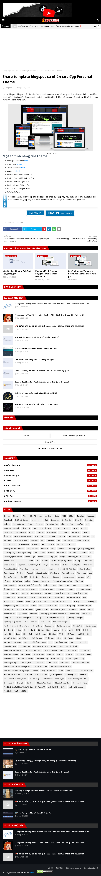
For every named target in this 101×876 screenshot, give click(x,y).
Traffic (31, 532)
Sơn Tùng (50, 654)
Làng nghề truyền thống (23, 536)
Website (7, 524)
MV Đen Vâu (88, 565)
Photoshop (24, 569)
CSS (87, 524)
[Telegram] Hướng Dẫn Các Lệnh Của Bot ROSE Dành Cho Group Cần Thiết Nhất (49, 315)
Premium (35, 569)
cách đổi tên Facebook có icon (36, 675)
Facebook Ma (45, 622)
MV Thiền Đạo (37, 638)
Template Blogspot (11, 605)
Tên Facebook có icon (80, 662)
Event (6, 593)
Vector (30, 524)
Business (33, 614)
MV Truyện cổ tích (45, 597)
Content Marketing (84, 589)
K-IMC (78, 630)
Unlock (35, 671)
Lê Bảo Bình (27, 634)
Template (14, 71)
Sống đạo (40, 532)
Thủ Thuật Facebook (11, 528)
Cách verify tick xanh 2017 (54, 618)
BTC (37, 561)
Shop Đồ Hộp (30, 557)
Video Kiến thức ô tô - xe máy (30, 585)
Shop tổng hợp (84, 569)
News (35, 528)
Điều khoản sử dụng (73, 868)
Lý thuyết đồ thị (9, 597)
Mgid (59, 638)
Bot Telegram (46, 528)
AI (93, 536)
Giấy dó (51, 553)
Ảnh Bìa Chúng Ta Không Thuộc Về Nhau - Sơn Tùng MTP (24, 687)
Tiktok (33, 605)
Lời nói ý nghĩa (41, 634)
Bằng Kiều (7, 618)
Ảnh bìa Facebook (10, 561)
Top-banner (39, 662)
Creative (61, 548)
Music (26, 642)
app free (80, 524)
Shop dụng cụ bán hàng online (37, 601)
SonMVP (26, 436)
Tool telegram (26, 662)
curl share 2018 (86, 671)
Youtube (50, 540)
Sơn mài (60, 654)
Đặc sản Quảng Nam (62, 683)
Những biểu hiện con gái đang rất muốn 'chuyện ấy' (37, 337)
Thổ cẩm (25, 605)
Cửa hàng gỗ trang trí (75, 618)
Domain (34, 622)
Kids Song (86, 630)
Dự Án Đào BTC (10, 544)
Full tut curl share (63, 626)
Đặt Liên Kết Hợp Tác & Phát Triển (50, 448)
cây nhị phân (8, 610)
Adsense (57, 528)
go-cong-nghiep (56, 675)
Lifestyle (7, 581)
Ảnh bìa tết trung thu (76, 687)
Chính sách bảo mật (91, 868)
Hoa (43, 544)
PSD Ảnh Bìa (73, 553)
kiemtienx (83, 675)
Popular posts (24, 646)
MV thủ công (49, 638)
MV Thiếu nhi (23, 638)
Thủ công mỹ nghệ (10, 662)
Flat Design (34, 577)
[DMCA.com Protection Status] (45, 873)
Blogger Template (10, 577)
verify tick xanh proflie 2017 (77, 679)
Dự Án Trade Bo (48, 501)
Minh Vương (68, 638)
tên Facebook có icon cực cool (15, 679)
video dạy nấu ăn (75, 557)
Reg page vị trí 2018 (40, 646)
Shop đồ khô (84, 650)
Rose (43, 569)
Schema (20, 601)
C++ (58, 540)
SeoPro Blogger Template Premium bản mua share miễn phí (82, 274)
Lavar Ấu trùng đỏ (80, 593)
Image (46, 565)
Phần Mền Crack (10, 646)
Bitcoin (75, 528)
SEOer (71, 516)
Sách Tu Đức (25, 654)
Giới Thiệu (60, 868)
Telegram (48, 480)
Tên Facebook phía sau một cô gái (16, 671)
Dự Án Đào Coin (48, 486)
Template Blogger (89, 601)
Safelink (53, 646)
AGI (22, 561)
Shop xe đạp (72, 650)
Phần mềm (70, 544)
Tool (40, 605)
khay (53, 548)
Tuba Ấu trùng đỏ (84, 605)
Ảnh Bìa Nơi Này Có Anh (57, 687)
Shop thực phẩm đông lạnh (54, 650)
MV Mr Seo (76, 532)
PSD (42, 540)
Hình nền (78, 520)
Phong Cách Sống (10, 569)
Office (72, 642)
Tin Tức (48, 496)
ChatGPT (24, 577)
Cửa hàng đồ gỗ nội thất (12, 622)
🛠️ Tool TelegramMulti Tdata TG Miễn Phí (33, 749)
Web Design (54, 573)
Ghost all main (9, 565)
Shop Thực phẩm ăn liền (13, 557)
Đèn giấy (20, 683)
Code (57, 516)
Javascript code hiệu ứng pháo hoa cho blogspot (36, 404)
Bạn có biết (8, 532)
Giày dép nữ (8, 630)
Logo (18, 634)
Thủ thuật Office (10, 585)
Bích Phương (74, 614)
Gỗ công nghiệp (44, 630)
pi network (73, 610)
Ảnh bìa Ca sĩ (9, 589)
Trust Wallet (64, 662)
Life (88, 577)
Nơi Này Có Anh (61, 642)
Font (35, 553)
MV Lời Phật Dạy (10, 638)
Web (61, 671)
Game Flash (88, 561)
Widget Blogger (68, 573)
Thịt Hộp (20, 573)
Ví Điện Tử (48, 491)
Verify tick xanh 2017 (48, 671)
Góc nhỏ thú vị (29, 630)
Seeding (51, 569)
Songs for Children (11, 654)
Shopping (41, 557)
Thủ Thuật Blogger (22, 520)
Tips (24, 516)
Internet (81, 577)
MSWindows (22, 597)
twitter (90, 610)
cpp (90, 573)
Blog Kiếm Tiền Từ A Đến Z (27, 589)
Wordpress (81, 573)
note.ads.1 (86, 585)
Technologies (9, 573)
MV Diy (61, 634)
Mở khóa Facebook (39, 642)
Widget (62, 557)
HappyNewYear (69, 577)
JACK (70, 630)
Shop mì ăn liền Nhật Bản (13, 650)
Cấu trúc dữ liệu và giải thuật (61, 561)
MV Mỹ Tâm (17, 581)
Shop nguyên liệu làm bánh (14, 548)
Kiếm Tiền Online (48, 465)
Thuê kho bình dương (25, 658)
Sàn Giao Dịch (48, 475)
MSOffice (52, 634)
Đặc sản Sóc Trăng (80, 683)
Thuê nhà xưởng (57, 658)
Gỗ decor (56, 577)
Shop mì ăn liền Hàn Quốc (61, 601)
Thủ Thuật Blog (74, 536)
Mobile (27, 581)
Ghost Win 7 (77, 626)
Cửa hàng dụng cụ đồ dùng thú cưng (17, 553)
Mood (78, 638)
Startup (76, 601)
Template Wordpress (41, 581)
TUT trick (62, 536)
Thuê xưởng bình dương (75, 658)
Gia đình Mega (90, 626)
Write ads (69, 671)
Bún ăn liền (86, 614)
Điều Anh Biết (9, 683)
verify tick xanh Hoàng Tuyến (53, 679)
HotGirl (25, 593)
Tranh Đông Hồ (51, 605)
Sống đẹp (69, 654)
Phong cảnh (82, 642)
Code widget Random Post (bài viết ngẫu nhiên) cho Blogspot (42, 382)
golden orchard (42, 610)
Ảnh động (7, 536)
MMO (64, 516)
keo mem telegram (58, 610)
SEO (91, 553)
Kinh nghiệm (8, 634)
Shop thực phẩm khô (33, 650)
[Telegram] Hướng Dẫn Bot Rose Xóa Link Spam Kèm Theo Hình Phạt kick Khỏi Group (52, 304)
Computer (60, 589)
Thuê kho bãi (9, 658)
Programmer (9, 601)
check (26, 160)
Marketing (89, 520)
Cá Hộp (38, 618)
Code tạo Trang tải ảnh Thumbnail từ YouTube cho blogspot (42, 371)
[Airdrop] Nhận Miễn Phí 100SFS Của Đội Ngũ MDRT (37, 348)
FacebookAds (24, 544)
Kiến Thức (55, 565)
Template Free (32, 548)
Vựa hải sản (51, 532)
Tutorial (30, 573)
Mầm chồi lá (61, 553)
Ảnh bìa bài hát (9, 614)
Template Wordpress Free (62, 581)
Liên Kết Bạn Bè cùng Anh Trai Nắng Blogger (17, 272)
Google (84, 528)
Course (45, 561)
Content (71, 589)
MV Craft (60, 544)
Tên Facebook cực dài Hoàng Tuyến (17, 667)
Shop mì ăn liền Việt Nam (67, 569)
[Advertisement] (50, 51)
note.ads (76, 585)
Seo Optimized (18, 524)
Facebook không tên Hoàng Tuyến (16, 626)
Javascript (55, 520)
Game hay (45, 577)
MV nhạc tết (76, 565)
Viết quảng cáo (41, 573)
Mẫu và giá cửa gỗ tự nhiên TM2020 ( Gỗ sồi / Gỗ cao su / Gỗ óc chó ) (44, 790)
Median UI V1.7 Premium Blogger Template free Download (46, 274)
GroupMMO (8, 88)
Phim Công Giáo (67, 524)
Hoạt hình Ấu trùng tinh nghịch (29, 565)
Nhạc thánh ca (40, 536)
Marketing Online (73, 597)
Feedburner (49, 626)
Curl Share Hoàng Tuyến (23, 618)
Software (52, 536)
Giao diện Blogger (21, 540)
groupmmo (36, 520)
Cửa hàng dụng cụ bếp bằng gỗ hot (81, 548)
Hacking (56, 630)
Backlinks (7, 540)
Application (22, 614)
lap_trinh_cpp (64, 585)
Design (77, 561)
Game (43, 553)
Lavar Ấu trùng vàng (62, 593)
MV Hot (66, 532)
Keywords (48, 593)
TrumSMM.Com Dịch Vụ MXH (74, 436)
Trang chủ (6, 71)
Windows (44, 548)
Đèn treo (30, 683)
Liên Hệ (51, 868)
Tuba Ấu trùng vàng (67, 605)
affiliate (46, 585)
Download (8, 520)
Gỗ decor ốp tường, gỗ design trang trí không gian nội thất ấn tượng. (46, 761)
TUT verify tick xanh (83, 654)
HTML (46, 520)
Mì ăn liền (34, 540)
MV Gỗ (33, 597)
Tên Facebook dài (40, 667)
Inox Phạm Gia (36, 593)
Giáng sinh (15, 593)
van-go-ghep (34, 679)
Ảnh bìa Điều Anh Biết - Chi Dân (15, 691)
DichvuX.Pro (49, 442)
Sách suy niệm (38, 654)
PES (84, 597)
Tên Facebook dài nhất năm (60, 667)
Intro (64, 630)
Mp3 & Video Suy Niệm (12, 642)
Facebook (91, 516)
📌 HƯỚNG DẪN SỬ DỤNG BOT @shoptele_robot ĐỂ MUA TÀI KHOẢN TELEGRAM (49, 26)
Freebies (35, 544)
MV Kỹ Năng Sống (84, 634)
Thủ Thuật (79, 581)
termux (82, 610)
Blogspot (16, 516)
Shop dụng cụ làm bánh (68, 646)
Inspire (51, 544)
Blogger (11, 222)
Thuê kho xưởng (42, 658)
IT (59, 532)
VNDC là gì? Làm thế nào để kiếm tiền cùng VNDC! (36, 393)
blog (54, 585)
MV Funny (70, 634)
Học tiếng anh (21, 532)
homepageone (71, 675)
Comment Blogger (47, 589)
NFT (50, 642)
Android (30, 561)
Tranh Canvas (52, 662)
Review (84, 553)
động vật (86, 536)
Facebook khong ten (60, 622)
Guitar (18, 630)
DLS (26, 622)
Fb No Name (37, 626)
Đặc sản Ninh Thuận (44, 683)
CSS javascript (68, 540)
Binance (67, 528)
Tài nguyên (53, 557)
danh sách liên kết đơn (25, 610)
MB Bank (65, 565)
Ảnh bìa (87, 557)
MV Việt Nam (59, 597)
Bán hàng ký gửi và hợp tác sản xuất (53, 614)
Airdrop (48, 470)
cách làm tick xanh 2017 (12, 675)
